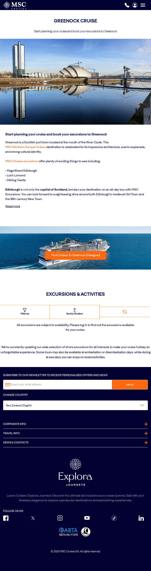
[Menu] (145, 5)
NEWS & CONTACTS (15, 442)
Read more (13, 206)
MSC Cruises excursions (21, 161)
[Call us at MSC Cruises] (127, 5)
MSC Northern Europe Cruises (25, 147)
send (129, 384)
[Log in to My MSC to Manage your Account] (135, 5)
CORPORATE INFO (14, 424)
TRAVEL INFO (11, 433)
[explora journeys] (75, 472)
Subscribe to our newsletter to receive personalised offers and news (55, 375)
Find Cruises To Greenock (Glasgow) (75, 255)
